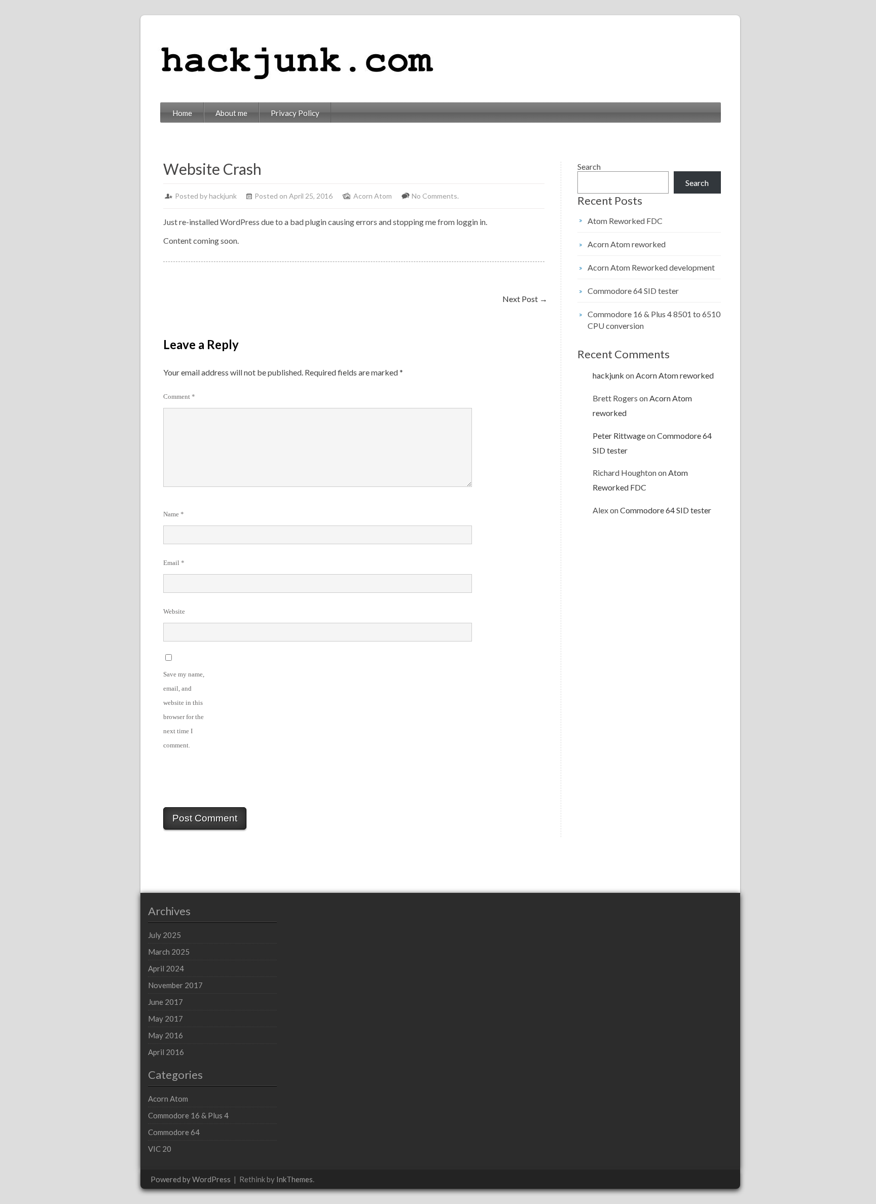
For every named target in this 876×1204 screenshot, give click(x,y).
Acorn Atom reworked (627, 244)
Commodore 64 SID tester (633, 290)
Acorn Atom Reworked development (651, 267)
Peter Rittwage (619, 435)
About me (231, 113)
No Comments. (435, 196)
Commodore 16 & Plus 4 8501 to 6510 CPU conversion (654, 319)
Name (173, 514)
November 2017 (175, 985)
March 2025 (169, 951)
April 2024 (166, 968)
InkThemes (294, 1179)
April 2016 (166, 1052)
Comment (179, 396)
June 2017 (165, 1001)
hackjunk (223, 196)
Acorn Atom (372, 196)
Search (589, 166)
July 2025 (164, 934)
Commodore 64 (174, 1132)
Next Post (525, 299)
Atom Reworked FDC (625, 220)
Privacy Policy (295, 113)
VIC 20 (159, 1148)
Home (182, 113)
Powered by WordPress (191, 1179)
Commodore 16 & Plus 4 (188, 1115)
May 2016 (165, 1035)
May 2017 (165, 1018)
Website (174, 611)
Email (174, 563)
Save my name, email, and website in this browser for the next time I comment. (183, 709)
